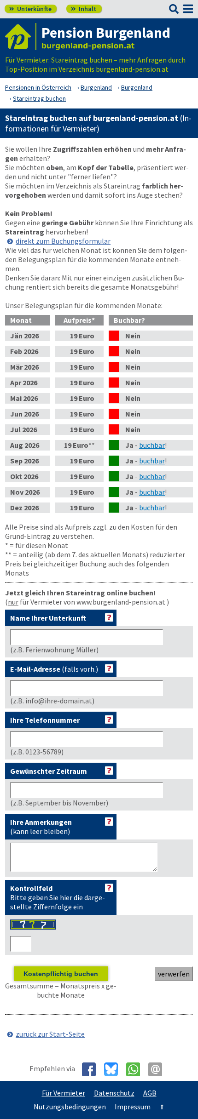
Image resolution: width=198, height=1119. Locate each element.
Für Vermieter (63, 1092)
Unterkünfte (30, 9)
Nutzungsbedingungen (70, 1106)
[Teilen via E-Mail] (158, 1069)
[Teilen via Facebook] (92, 1069)
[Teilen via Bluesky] (114, 1069)
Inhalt (83, 9)
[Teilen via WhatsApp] (136, 1069)
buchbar (152, 445)
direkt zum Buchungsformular (63, 240)
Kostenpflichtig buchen (60, 973)
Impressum (133, 1106)
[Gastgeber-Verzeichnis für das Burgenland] (20, 36)
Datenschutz (114, 1092)
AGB (150, 1092)
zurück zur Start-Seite (50, 1034)
